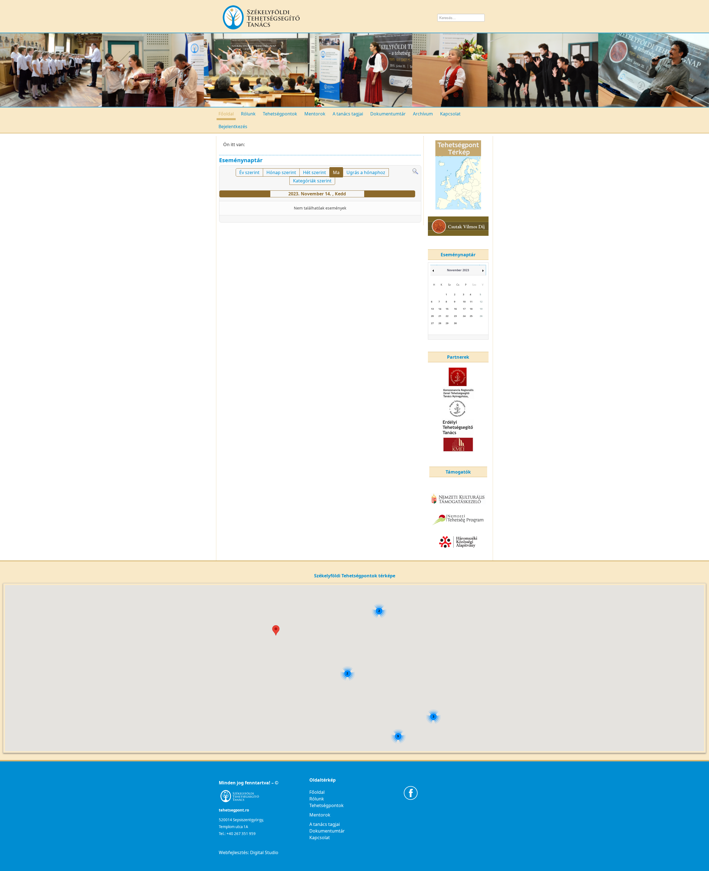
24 (464, 316)
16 (455, 309)
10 (464, 301)
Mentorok (314, 114)
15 (447, 309)
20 (432, 316)
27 (432, 323)
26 (481, 316)
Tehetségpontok (280, 114)
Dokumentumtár (388, 114)
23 (455, 316)
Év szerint (249, 172)
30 (455, 323)
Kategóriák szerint (312, 181)
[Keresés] (415, 171)
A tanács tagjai (348, 114)
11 (471, 301)
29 (447, 323)
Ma (336, 172)
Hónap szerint (281, 172)
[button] (275, 630)
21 (439, 316)
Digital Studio (264, 852)
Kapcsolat (450, 114)
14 (439, 309)
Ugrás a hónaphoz (365, 172)
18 (471, 309)
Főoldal (226, 114)
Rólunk (248, 114)
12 (481, 301)
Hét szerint (314, 172)
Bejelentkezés (233, 126)
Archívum (423, 114)
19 (481, 309)
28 (439, 323)
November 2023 (458, 270)
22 (447, 316)
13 (432, 309)
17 (464, 309)
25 (471, 316)
